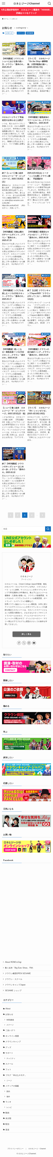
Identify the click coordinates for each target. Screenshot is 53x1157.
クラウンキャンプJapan (15, 985)
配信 (7, 1124)
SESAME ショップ (13, 990)
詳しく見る (26, 634)
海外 (8, 1096)
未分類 (8, 1118)
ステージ (21, 33)
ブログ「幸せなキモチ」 (15, 1075)
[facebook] (19, 643)
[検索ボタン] (49, 3)
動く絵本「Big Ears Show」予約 (19, 968)
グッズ (8, 1047)
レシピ (9, 1107)
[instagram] (29, 643)
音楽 (7, 1130)
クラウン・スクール (13, 979)
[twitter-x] (24, 643)
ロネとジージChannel (26, 3)
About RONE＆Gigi (13, 962)
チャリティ (10, 1058)
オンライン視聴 (12, 1036)
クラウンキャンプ (13, 1041)
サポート (9, 1053)
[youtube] (34, 643)
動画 (7, 1113)
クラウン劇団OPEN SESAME (18, 973)
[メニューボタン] (3, 3)
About (7, 1008)
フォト (8, 1069)
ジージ (9, 1080)
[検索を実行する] (48, 529)
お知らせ (9, 1014)
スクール (9, 1064)
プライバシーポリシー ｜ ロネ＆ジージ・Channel (26, 1148)
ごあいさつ (10, 1030)
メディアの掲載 (12, 1086)
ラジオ (8, 1102)
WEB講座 (29, 33)
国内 (8, 1091)
